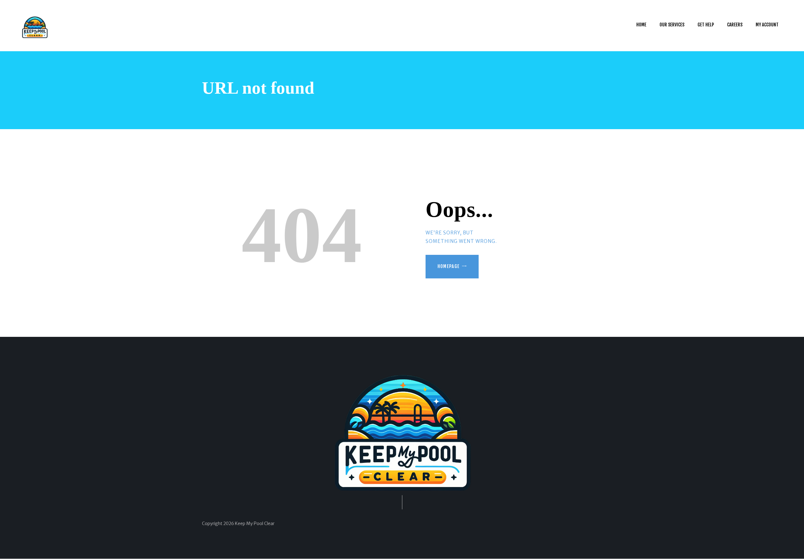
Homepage (448, 266)
